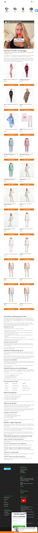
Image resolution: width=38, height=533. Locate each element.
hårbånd (12, 375)
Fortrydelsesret (6, 499)
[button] (34, 11)
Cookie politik (6, 502)
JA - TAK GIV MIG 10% (19, 527)
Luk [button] (23, 532)
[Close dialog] (25, 513)
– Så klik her (22, 492)
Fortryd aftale (6, 506)
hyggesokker (19, 370)
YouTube (24, 497)
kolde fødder (6, 512)
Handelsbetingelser (7, 497)
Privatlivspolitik (6, 504)
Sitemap (5, 500)
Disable (34, 531)
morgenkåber (18, 320)
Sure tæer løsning (7, 513)
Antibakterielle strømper (8, 510)
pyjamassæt (15, 325)
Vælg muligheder (11, 85)
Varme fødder (6, 515)
